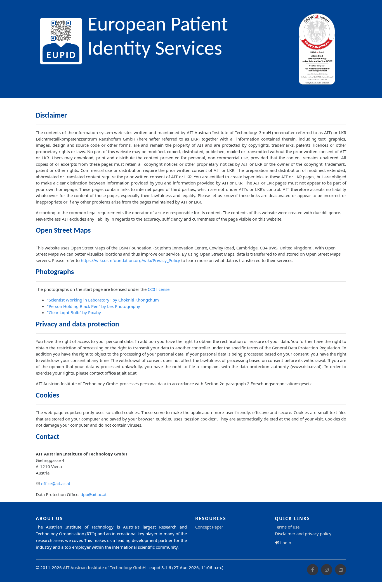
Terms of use (287, 527)
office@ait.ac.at (55, 483)
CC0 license (158, 289)
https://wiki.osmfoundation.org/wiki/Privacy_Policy (130, 260)
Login (285, 542)
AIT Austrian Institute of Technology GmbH (104, 567)
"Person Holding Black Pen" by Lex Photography (93, 306)
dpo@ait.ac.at (94, 494)
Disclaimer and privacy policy (303, 533)
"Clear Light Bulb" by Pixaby (74, 312)
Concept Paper (209, 527)
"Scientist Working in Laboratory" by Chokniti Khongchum (103, 300)
